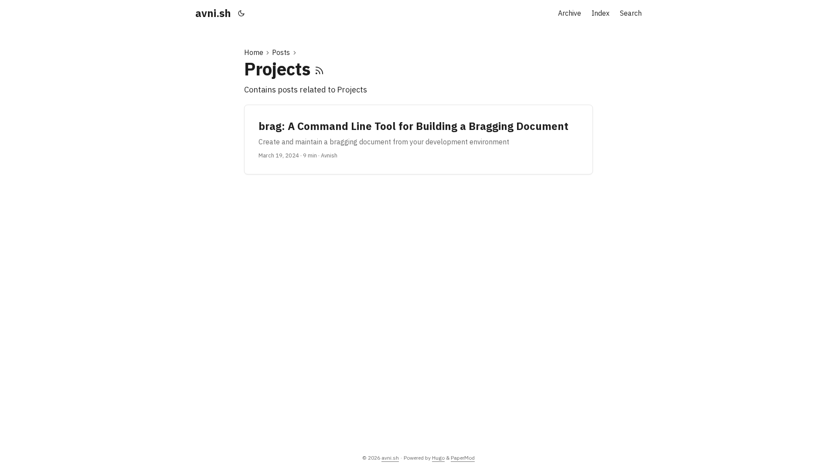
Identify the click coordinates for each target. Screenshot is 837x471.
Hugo (438, 457)
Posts (281, 52)
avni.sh (213, 13)
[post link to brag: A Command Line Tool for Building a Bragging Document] (418, 139)
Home (253, 52)
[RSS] (319, 69)
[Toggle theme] (241, 13)
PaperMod (463, 457)
